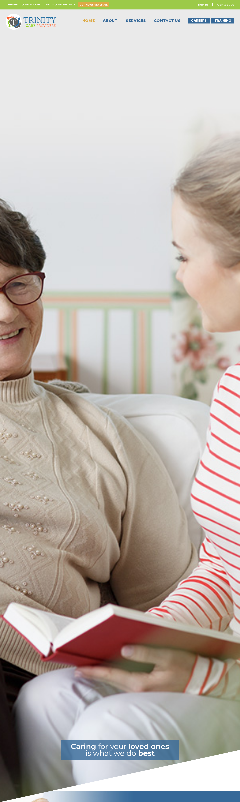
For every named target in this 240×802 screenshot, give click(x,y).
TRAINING (223, 21)
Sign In (203, 4)
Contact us (167, 20)
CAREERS (199, 21)
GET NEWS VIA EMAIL (94, 4)
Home (88, 20)
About (110, 20)
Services (136, 20)
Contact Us (225, 4)
